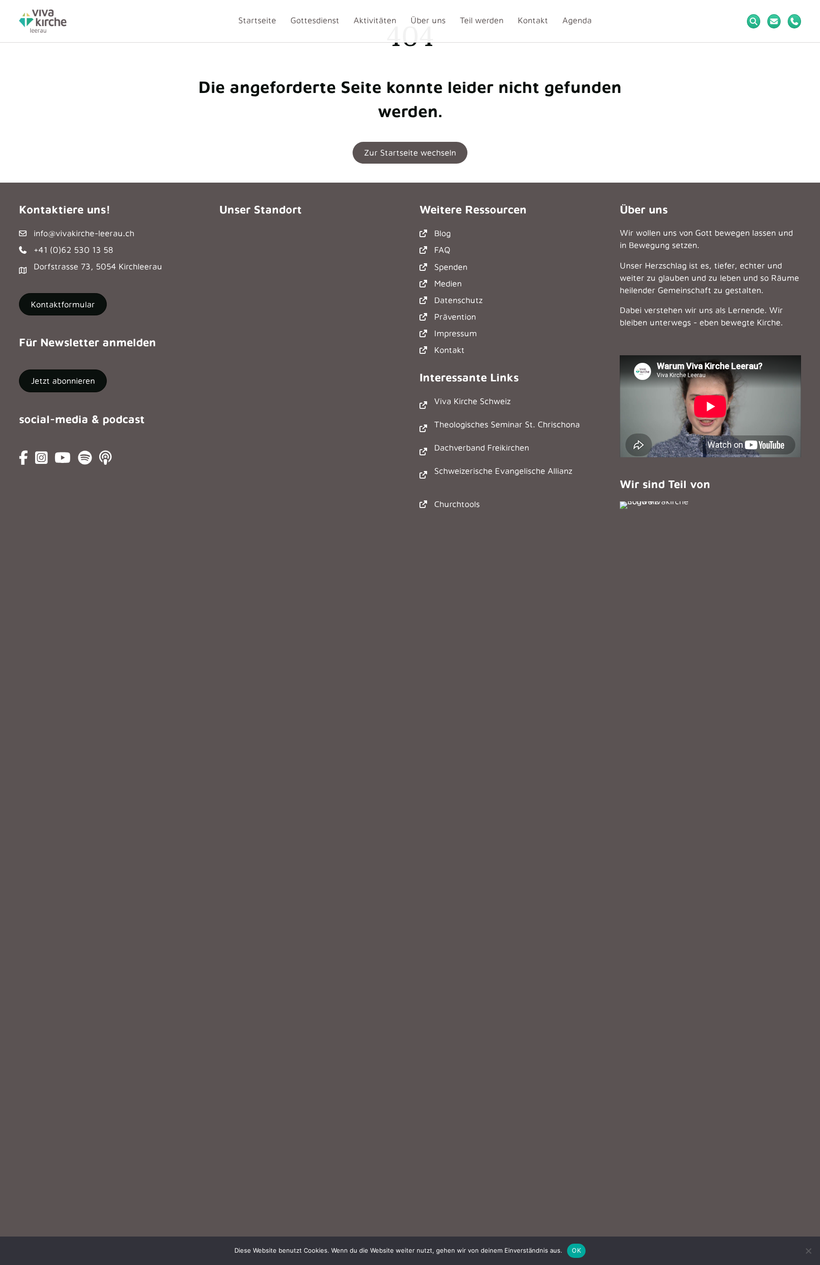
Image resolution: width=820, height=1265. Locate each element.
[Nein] (808, 1251)
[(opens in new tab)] (658, 856)
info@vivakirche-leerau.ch (84, 233)
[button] (63, 380)
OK (576, 1250)
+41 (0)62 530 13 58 (73, 250)
